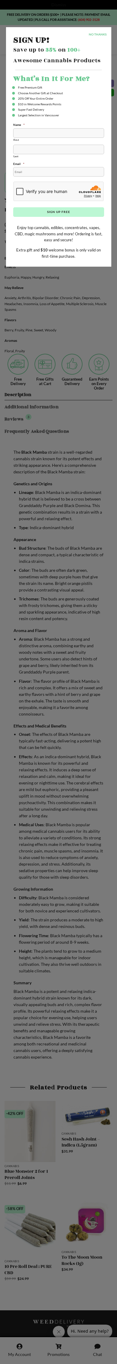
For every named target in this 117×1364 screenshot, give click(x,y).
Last (16, 156)
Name (19, 124)
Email (18, 164)
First (16, 139)
